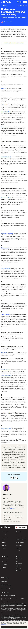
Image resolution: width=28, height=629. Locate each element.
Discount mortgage (6, 156)
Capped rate (4, 104)
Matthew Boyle (7, 494)
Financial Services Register (10, 617)
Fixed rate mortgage (6, 197)
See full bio (12, 508)
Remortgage (4, 352)
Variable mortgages (6, 428)
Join (25, 2)
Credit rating (4, 126)
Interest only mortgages (7, 233)
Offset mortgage (5, 314)
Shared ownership (5, 369)
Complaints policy (5, 592)
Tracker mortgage (5, 412)
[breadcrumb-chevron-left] (2, 5)
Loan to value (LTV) (5, 268)
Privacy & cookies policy (6, 585)
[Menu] (1, 2)
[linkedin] (10, 498)
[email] (4, 498)
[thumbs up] (11, 477)
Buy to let (3, 88)
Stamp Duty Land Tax (6, 375)
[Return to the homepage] (7, 2)
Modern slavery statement (6, 588)
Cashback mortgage (6, 111)
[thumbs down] (16, 477)
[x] (7, 498)
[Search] (18, 2)
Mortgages (5, 5)
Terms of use (4, 581)
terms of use (22, 455)
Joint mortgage (5, 247)
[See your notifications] (21, 2)
